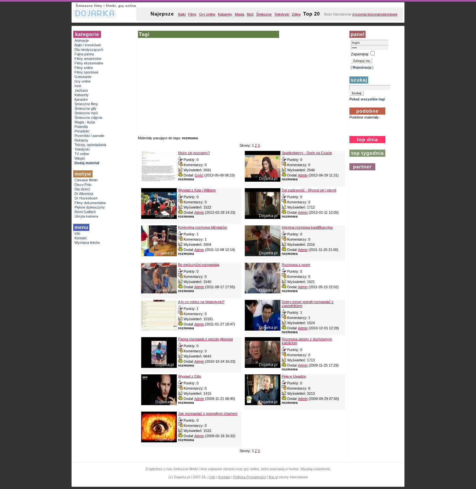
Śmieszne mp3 (86, 113)
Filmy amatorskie (87, 59)
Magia (239, 14)
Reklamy (81, 140)
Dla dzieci (82, 189)
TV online (81, 154)
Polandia (81, 127)
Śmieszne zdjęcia (88, 117)
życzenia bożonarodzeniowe (374, 14)
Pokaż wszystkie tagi (367, 99)
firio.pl (273, 477)
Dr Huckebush (85, 198)
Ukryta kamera (86, 216)
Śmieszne (264, 14)
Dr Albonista (83, 194)
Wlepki (79, 158)
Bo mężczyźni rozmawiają (198, 265)
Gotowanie (82, 77)
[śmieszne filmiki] (95, 18)
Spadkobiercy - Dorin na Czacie (307, 153)
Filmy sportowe (86, 72)
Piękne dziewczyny (89, 207)
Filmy (192, 14)
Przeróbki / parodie (89, 136)
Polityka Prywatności (249, 477)
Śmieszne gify (85, 108)
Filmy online (83, 68)
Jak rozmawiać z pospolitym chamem (207, 413)
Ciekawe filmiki (85, 180)
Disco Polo (82, 185)
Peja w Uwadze (294, 376)
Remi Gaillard (85, 212)
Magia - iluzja (84, 122)
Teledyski (281, 14)
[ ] (362, 67)
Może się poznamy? (194, 153)
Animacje (81, 40)
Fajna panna (84, 54)
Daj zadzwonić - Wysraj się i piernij (309, 190)
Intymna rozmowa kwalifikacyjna (307, 227)
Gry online (207, 14)
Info (77, 233)
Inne (77, 86)
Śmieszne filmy (86, 104)
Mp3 (250, 14)
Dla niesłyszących (88, 49)
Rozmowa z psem (296, 265)
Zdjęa (296, 14)
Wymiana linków (87, 243)
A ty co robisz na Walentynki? (201, 302)
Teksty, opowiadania (90, 145)
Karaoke (81, 99)
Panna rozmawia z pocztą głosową (205, 339)
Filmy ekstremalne (88, 63)
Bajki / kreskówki (87, 45)
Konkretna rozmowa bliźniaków (202, 227)
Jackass (81, 90)
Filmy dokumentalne (90, 203)
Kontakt (80, 238)
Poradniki (81, 131)
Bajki (182, 14)
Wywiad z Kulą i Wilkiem (197, 190)
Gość (199, 175)
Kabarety (225, 14)
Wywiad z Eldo (189, 376)
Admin (303, 175)
